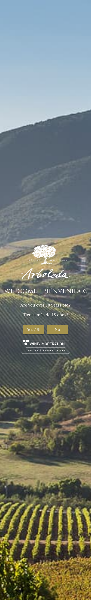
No (57, 329)
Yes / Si (33, 329)
